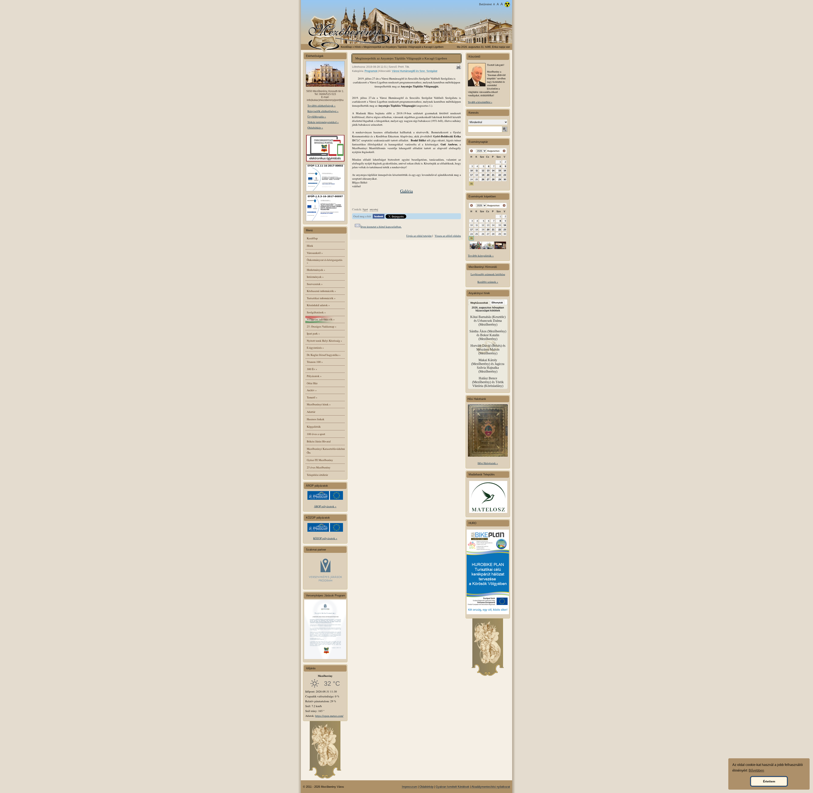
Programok (371, 71)
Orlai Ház (312, 383)
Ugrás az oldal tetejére (419, 236)
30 (504, 179)
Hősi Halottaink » (488, 463)
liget (365, 209)
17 (471, 175)
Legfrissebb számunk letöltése (488, 274)
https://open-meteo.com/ (329, 716)
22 (499, 175)
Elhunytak (497, 302)
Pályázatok (314, 376)
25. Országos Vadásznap (321, 326)
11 (477, 170)
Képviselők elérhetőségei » (323, 111)
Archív (312, 390)
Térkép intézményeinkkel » (323, 122)
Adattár (311, 412)
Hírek (310, 246)
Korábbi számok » (487, 282)
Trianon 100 (315, 362)
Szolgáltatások (316, 312)
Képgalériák (314, 426)
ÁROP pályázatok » (325, 506)
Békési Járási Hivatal (319, 441)
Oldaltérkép (426, 786)
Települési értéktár (317, 475)
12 (483, 170)
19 (483, 175)
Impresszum (409, 786)
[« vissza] (471, 151)
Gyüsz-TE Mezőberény (320, 460)
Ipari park (313, 333)
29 (499, 179)
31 (471, 183)
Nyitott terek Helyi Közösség (324, 341)
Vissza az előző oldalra (448, 236)
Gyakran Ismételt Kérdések (452, 786)
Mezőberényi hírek (319, 404)
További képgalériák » (481, 255)
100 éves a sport (316, 434)
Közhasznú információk (321, 291)
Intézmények (315, 277)
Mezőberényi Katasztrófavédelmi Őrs (326, 450)
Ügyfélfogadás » (316, 116)
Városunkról (315, 253)
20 (488, 175)
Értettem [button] (769, 781)
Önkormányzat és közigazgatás (324, 261)
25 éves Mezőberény (318, 467)
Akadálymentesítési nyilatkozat (490, 786)
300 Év (312, 369)
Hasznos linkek (315, 419)
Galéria (406, 191)
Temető (312, 397)
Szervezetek (315, 284)
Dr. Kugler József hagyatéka (324, 355)
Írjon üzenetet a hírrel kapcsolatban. (381, 227)
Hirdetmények (316, 270)
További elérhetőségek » (321, 105)
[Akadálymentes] (507, 5)
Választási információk (321, 319)
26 (483, 179)
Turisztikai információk (321, 298)
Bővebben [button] (756, 770)
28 (493, 179)
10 (471, 170)
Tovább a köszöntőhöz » (480, 102)
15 (499, 170)
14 (493, 170)
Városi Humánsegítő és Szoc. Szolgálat (414, 71)
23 (504, 175)
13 (488, 170)
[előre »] (504, 151)
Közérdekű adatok (318, 305)
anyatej (374, 209)
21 (493, 175)
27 (488, 179)
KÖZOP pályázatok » (325, 538)
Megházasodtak (479, 303)
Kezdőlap (346, 46)
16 (504, 170)
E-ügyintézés (315, 348)
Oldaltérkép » (315, 127)
